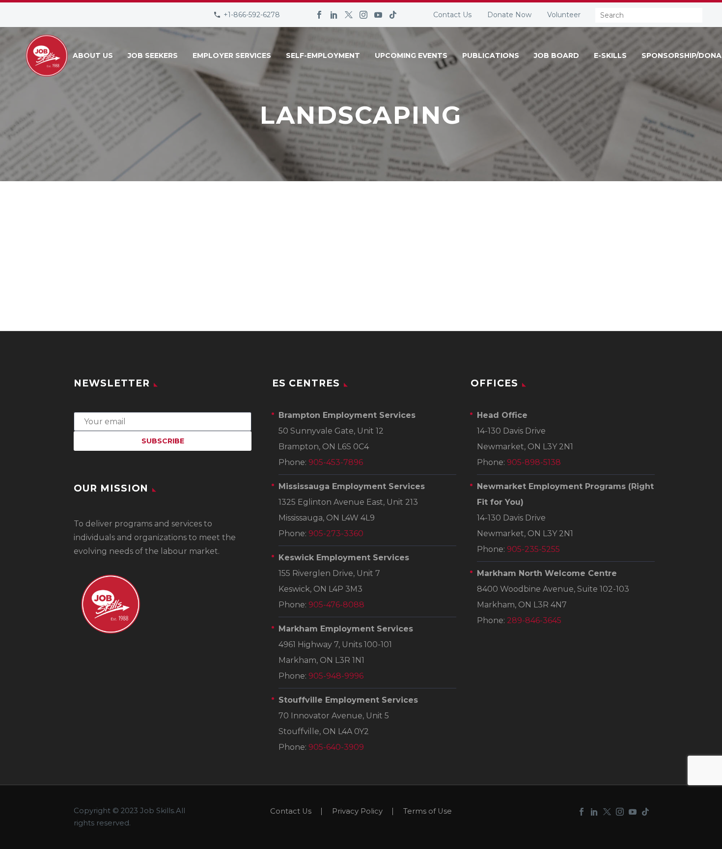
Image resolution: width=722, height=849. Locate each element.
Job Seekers (153, 55)
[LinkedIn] (334, 15)
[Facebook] (319, 15)
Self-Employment (323, 55)
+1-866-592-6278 (251, 14)
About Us (93, 55)
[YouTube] (378, 15)
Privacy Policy (357, 811)
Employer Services (232, 55)
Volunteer (564, 14)
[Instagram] (363, 15)
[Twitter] (348, 15)
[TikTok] (393, 15)
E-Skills (610, 55)
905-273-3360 (335, 533)
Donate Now (509, 14)
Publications (490, 55)
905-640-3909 (336, 747)
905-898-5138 (534, 462)
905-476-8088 (336, 604)
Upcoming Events (411, 55)
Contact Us (452, 14)
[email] (162, 421)
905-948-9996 (335, 676)
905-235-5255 (533, 549)
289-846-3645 (534, 620)
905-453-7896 (335, 462)
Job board (556, 55)
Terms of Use (427, 811)
